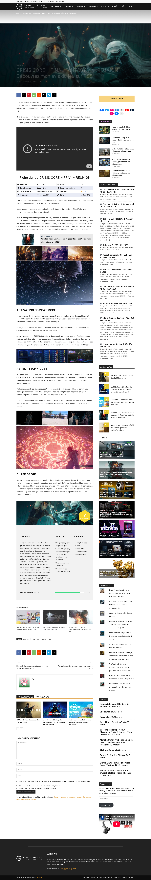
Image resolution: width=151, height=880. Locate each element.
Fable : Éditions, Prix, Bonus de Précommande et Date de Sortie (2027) (121, 636)
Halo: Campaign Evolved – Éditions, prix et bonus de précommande (121, 162)
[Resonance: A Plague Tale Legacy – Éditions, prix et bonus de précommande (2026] (104, 140)
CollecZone (19, 1)
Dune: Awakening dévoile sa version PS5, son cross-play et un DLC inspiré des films (121, 593)
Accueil (18, 13)
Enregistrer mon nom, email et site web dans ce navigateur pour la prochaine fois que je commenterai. (55, 781)
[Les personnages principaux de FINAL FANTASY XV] (54, 617)
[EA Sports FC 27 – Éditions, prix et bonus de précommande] (104, 152)
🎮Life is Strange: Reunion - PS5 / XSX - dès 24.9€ (117, 319)
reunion (44, 639)
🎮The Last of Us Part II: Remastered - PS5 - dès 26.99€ (117, 205)
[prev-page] (17, 728)
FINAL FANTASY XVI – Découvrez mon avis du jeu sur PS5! (80, 629)
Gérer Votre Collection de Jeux (56, 1)
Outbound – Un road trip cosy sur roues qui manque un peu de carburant (80, 722)
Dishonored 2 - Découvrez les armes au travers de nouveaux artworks (120, 687)
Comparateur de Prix (38, 1)
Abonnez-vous (106, 805)
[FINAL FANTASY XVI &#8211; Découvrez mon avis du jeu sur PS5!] (81, 617)
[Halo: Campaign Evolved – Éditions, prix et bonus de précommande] (104, 162)
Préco (116, 6)
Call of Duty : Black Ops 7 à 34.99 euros (114, 723)
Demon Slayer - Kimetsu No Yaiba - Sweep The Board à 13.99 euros (115, 764)
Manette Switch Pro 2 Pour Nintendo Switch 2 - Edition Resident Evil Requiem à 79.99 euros (116, 742)
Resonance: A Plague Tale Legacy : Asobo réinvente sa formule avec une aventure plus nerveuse (121, 655)
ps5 (38, 639)
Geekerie (79, 6)
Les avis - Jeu (27, 13)
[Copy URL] (54, 95)
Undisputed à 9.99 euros (111, 712)
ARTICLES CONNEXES (25, 697)
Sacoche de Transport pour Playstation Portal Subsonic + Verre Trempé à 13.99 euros (116, 732)
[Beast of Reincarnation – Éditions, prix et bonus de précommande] (104, 173)
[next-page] (21, 728)
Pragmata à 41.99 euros (111, 717)
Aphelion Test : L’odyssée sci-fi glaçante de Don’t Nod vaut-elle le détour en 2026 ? (122, 414)
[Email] (44, 95)
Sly (20, 81)
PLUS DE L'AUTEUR (42, 697)
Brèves (27, 1)
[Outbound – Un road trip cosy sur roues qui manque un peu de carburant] (81, 710)
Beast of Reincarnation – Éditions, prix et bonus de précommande (121, 173)
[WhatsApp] (34, 95)
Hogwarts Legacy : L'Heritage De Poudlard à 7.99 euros (114, 705)
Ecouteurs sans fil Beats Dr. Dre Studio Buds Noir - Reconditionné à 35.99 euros (115, 772)
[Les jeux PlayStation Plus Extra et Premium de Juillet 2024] (28, 617)
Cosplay (67, 6)
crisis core (26, 639)
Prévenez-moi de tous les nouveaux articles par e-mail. (38, 788)
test (50, 639)
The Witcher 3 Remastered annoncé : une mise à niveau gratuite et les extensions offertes (121, 667)
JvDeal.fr (103, 699)
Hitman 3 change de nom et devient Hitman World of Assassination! (32, 667)
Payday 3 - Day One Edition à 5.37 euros (115, 756)
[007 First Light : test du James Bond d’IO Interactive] (28, 710)
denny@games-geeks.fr (67, 869)
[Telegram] (49, 95)
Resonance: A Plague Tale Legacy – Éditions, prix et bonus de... (123, 140)
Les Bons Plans (105, 121)
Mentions (60, 864)
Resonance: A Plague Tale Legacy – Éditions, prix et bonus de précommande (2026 (121, 624)
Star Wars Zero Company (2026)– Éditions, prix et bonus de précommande (121, 604)
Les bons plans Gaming (108, 185)
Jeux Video (55, 6)
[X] (24, 95)
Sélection (126, 6)
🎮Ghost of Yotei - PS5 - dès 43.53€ (116, 303)
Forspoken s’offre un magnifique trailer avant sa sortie (75, 667)
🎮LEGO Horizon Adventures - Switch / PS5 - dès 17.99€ (117, 287)
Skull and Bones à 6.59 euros (113, 750)
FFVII (33, 639)
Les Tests (92, 6)
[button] (133, 1)
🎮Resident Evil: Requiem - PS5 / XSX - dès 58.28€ (117, 220)
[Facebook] (18, 95)
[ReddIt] (39, 95)
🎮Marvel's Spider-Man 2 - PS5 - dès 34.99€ (116, 270)
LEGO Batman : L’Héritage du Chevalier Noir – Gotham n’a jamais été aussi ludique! (54, 722)
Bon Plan (105, 6)
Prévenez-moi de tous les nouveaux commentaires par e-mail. (40, 786)
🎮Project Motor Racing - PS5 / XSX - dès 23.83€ (116, 345)
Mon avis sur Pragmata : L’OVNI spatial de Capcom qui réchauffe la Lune (122, 427)
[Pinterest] (29, 95)
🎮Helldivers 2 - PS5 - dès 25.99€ (115, 245)
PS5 (82, 191)
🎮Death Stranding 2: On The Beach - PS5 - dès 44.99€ (116, 256)
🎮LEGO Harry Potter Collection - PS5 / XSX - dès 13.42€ (117, 190)
